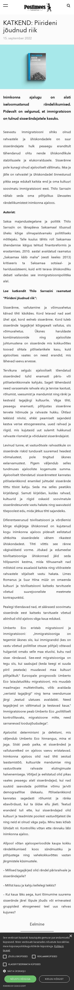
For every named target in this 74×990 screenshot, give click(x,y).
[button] (37, 971)
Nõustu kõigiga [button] (20, 978)
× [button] (70, 936)
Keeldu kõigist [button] (54, 978)
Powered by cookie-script (14, 986)
